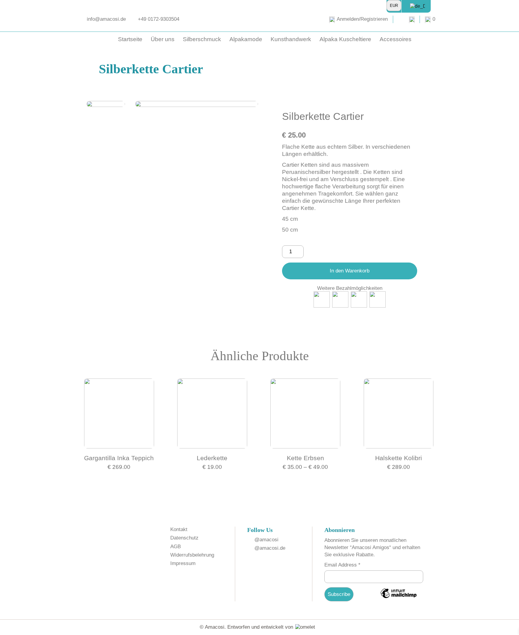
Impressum (183, 563)
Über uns (163, 39)
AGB (175, 546)
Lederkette (212, 457)
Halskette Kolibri (398, 457)
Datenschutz (184, 538)
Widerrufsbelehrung (192, 555)
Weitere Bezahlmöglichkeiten (349, 288)
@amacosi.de (269, 548)
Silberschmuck (202, 39)
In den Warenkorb (349, 271)
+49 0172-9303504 (158, 19)
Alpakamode (245, 39)
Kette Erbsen (305, 457)
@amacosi (266, 539)
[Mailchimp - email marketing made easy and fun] (399, 597)
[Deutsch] (415, 6)
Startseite (130, 39)
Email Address (342, 565)
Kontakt (178, 529)
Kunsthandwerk (291, 39)
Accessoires (395, 39)
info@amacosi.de (106, 19)
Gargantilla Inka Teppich (119, 457)
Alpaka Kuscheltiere (345, 39)
